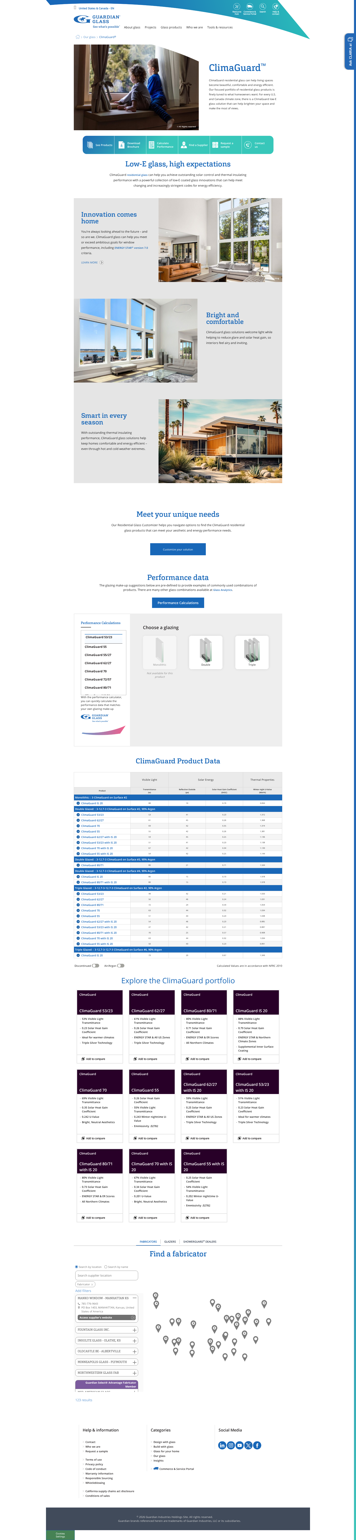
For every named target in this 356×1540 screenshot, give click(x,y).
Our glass (159, 1456)
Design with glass (164, 1442)
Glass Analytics (222, 590)
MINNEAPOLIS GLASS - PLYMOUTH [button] (102, 1362)
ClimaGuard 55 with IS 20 (97, 853)
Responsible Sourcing (99, 1478)
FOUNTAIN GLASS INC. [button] (94, 1330)
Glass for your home (166, 1451)
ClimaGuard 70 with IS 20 (97, 848)
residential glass (137, 175)
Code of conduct (95, 1469)
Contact (90, 1442)
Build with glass (163, 1446)
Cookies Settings (60, 1535)
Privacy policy (94, 1464)
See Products (104, 145)
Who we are (92, 1446)
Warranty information (99, 1473)
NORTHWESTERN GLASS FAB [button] (98, 1373)
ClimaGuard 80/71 (92, 865)
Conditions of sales (97, 1496)
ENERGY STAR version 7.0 (131, 248)
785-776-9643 (89, 1303)
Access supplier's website (96, 1317)
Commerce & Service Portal (176, 1469)
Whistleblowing (95, 1483)
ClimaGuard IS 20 (92, 803)
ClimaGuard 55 (90, 831)
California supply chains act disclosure (109, 1491)
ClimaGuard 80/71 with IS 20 (99, 882)
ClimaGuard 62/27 (92, 820)
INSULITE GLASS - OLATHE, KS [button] (99, 1340)
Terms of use (93, 1459)
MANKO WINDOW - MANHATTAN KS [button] (103, 1298)
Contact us (260, 144)
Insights (159, 1460)
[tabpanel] (178, 1326)
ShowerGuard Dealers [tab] (199, 1241)
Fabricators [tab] (148, 1241)
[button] (156, 1305)
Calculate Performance (165, 144)
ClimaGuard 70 (90, 826)
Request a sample (227, 144)
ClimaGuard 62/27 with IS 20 (99, 837)
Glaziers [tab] (170, 1241)
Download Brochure (133, 144)
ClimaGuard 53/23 (92, 814)
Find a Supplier (198, 145)
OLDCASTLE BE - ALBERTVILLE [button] (99, 1351)
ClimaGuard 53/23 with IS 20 (99, 842)
